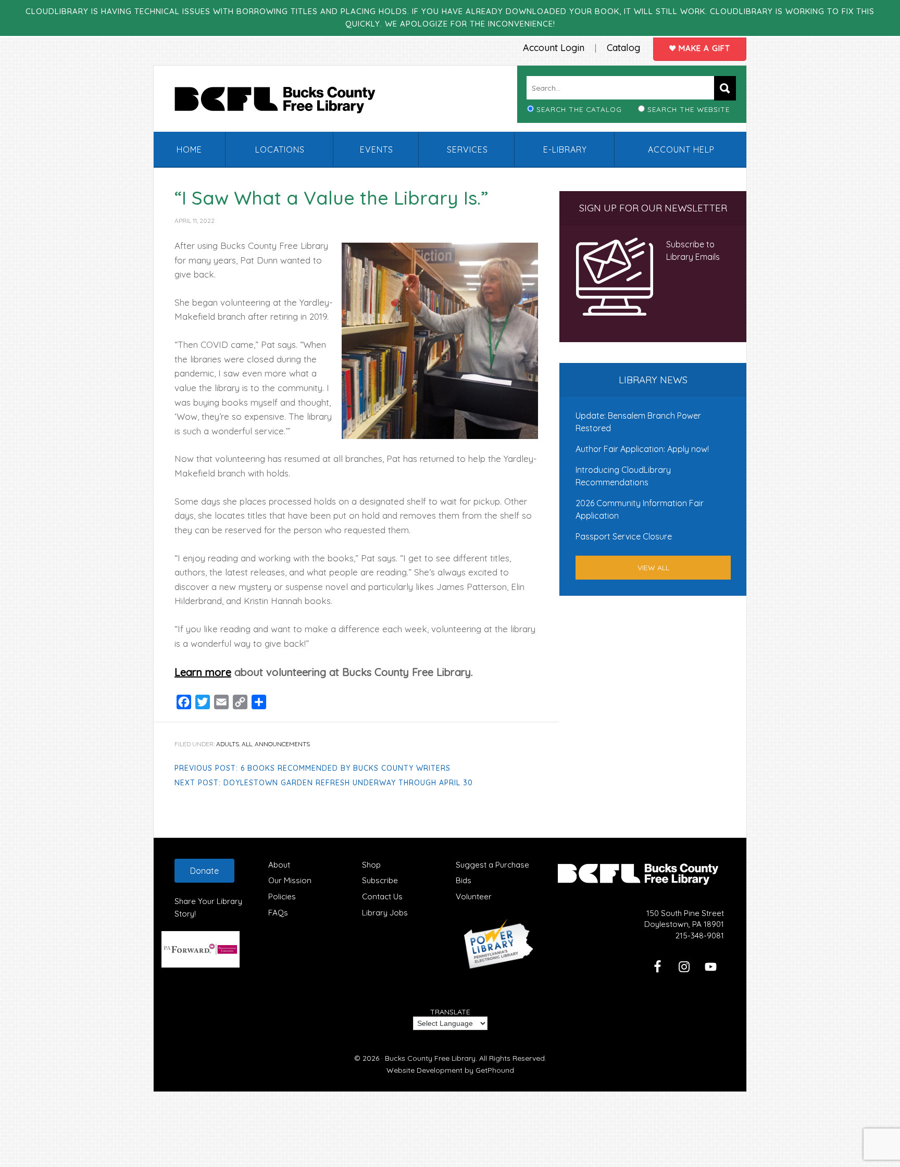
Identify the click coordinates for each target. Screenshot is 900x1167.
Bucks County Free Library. (431, 1058)
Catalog (623, 48)
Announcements (282, 744)
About (279, 865)
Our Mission (289, 880)
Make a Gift (703, 48)
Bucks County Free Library (285, 102)
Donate (204, 870)
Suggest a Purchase (492, 865)
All (247, 744)
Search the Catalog (579, 109)
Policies (282, 896)
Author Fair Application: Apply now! (642, 449)
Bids (463, 880)
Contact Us (382, 896)
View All (653, 567)
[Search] (725, 88)
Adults (227, 744)
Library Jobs (385, 913)
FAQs (278, 913)
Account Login (553, 48)
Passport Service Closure (624, 536)
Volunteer (474, 896)
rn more (211, 672)
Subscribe (380, 880)
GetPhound (495, 1070)
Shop (371, 865)
